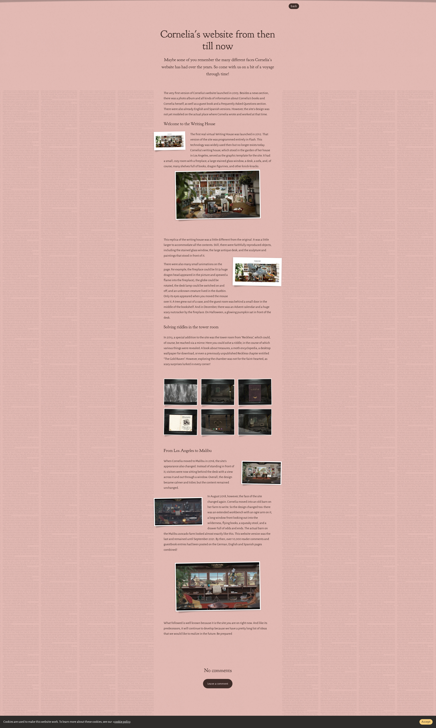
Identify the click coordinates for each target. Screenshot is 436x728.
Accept (426, 721)
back (294, 6)
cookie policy (122, 721)
